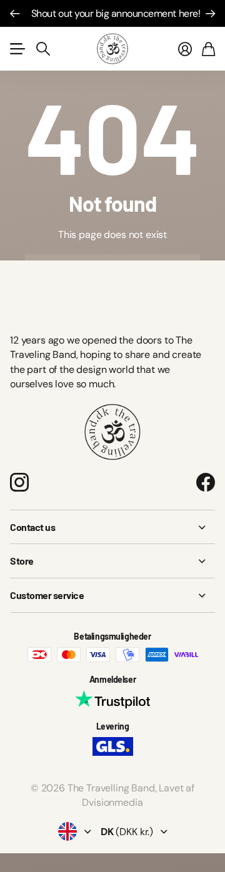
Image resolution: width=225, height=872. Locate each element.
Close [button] (112, 527)
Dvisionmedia (112, 802)
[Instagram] (19, 482)
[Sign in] (185, 48)
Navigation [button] (17, 48)
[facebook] (205, 482)
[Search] (43, 48)
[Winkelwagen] (208, 48)
